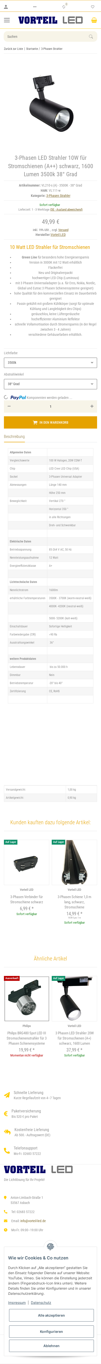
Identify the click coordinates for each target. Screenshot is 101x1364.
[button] (35, 6)
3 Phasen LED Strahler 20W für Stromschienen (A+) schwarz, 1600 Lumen (74, 1038)
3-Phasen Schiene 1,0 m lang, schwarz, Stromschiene (74, 902)
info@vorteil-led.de (33, 1221)
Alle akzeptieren (51, 1315)
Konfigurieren (51, 1331)
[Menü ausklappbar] (7, 20)
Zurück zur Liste (13, 49)
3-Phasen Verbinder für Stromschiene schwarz (26, 899)
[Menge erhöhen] (92, 406)
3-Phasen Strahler (58, 196)
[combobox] (50, 363)
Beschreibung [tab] (14, 436)
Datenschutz (41, 1302)
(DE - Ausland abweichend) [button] (66, 209)
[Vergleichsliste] (64, 6)
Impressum (17, 1302)
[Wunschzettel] (93, 6)
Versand (63, 230)
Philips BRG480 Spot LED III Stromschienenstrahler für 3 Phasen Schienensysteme (27, 1038)
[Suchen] (93, 37)
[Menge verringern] (9, 406)
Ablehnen (51, 1346)
